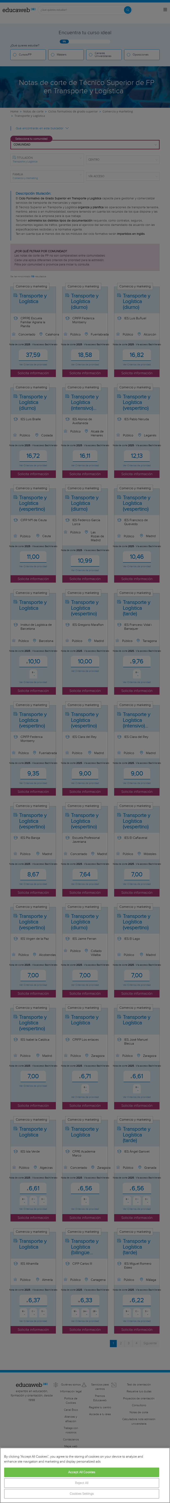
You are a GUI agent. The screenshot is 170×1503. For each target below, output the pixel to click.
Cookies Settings (82, 1494)
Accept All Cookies (81, 1472)
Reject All (82, 1483)
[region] (85, 1475)
